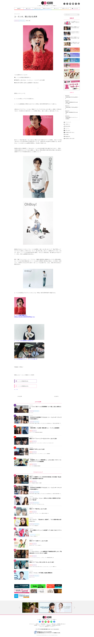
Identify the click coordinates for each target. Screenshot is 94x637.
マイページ (67, 128)
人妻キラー (40, 545)
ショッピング (75, 8)
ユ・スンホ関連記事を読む (23, 381)
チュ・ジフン (45, 557)
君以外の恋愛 (55, 423)
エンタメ (29, 8)
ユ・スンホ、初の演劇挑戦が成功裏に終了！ (24, 340)
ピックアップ (66, 8)
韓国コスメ (36, 536)
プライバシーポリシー (41, 625)
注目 (19, 8)
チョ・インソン (38, 453)
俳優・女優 (28, 20)
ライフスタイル (48, 8)
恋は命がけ (36, 525)
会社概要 (66, 134)
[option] (30, 607)
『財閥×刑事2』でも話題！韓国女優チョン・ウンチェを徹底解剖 (44, 427)
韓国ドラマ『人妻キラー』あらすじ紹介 (38, 540)
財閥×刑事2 (37, 432)
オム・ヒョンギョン (44, 566)
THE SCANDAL (32, 423)
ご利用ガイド (67, 124)
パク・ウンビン (32, 525)
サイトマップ (42, 626)
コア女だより (32, 536)
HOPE (31, 453)
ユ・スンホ (16, 389)
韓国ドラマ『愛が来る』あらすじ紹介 (38, 508)
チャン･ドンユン (32, 577)
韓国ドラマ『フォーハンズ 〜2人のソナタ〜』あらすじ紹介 (43, 438)
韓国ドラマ (59, 423)
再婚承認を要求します (50, 557)
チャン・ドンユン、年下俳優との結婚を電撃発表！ (41, 572)
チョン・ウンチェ (32, 432)
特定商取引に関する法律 (69, 138)
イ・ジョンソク (32, 557)
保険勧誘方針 (67, 136)
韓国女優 (41, 432)
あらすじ (33, 453)
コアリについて (68, 122)
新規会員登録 (67, 126)
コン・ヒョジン (35, 545)
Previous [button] (19, 607)
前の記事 (20, 396)
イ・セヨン (36, 557)
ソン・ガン (36, 504)
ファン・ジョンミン (44, 453)
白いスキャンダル (41, 504)
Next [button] (74, 607)
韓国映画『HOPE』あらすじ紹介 (37, 449)
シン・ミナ (40, 557)
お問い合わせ (67, 130)
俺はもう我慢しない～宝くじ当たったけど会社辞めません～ (43, 423)
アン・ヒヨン (35, 513)
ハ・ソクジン (40, 513)
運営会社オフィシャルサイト (49, 626)
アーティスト (38, 8)
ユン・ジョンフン (49, 566)
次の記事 (56, 396)
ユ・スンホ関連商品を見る (23, 386)
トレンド (57, 8)
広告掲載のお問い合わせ (69, 132)
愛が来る (43, 513)
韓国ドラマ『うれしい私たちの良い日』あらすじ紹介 (41, 562)
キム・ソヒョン (32, 504)
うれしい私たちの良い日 (36, 566)
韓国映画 (48, 453)
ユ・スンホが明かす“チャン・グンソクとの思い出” (25, 359)
